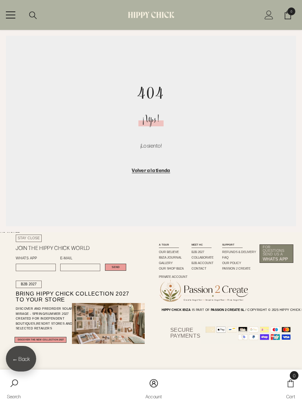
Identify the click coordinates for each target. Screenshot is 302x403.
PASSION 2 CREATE (236, 268)
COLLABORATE (203, 257)
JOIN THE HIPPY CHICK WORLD (53, 248)
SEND (116, 267)
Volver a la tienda (151, 170)
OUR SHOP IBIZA (171, 268)
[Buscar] (33, 15)
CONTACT (199, 268)
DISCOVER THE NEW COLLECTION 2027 (41, 339)
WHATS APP (26, 258)
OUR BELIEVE (169, 252)
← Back (21, 358)
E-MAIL (66, 258)
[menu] (10, 15)
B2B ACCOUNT (203, 263)
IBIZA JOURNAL (170, 257)
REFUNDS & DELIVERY (239, 252)
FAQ (225, 257)
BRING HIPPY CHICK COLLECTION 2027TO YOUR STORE (65, 297)
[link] (14, 386)
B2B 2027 (29, 284)
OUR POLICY (231, 263)
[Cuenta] (269, 15)
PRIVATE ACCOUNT (173, 277)
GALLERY (166, 263)
